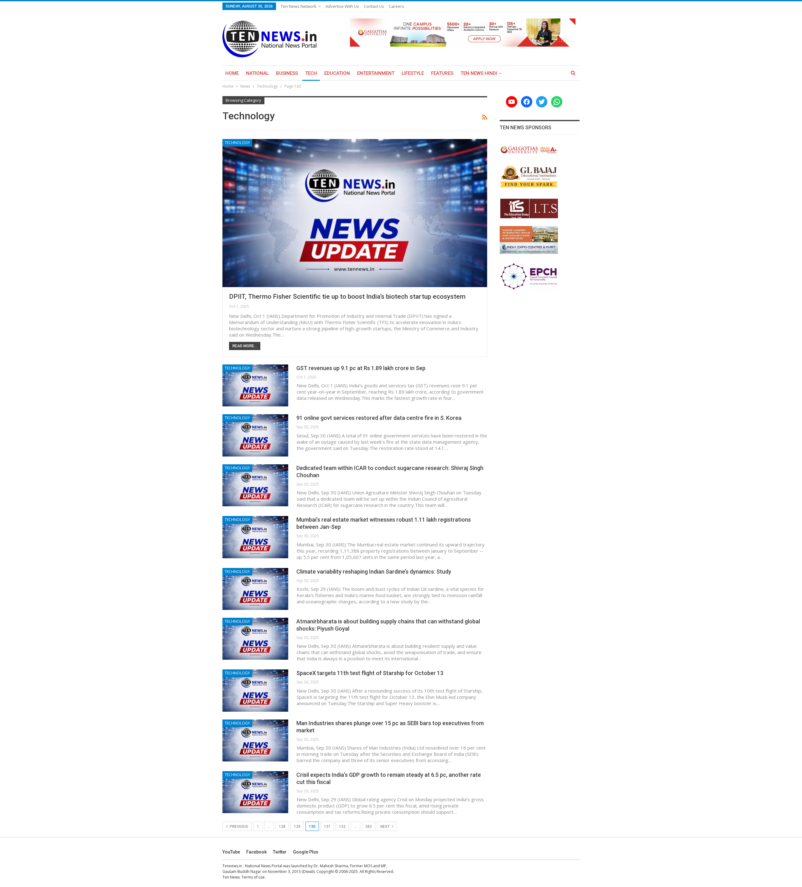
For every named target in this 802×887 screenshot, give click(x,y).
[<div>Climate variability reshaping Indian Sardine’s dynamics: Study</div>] (255, 589)
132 (342, 826)
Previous (238, 826)
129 (297, 826)
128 (282, 826)
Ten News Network (298, 6)
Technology (237, 142)
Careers (396, 6)
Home (232, 73)
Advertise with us (342, 6)
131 (327, 826)
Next (385, 826)
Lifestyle (413, 73)
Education (337, 73)
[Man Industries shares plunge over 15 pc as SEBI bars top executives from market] (255, 740)
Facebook (256, 851)
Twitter (280, 851)
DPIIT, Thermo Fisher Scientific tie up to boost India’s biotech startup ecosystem (347, 296)
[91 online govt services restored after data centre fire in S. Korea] (255, 435)
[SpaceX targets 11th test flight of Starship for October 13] (255, 690)
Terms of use (253, 877)
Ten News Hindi (479, 73)
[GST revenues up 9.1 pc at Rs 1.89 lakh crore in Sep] (255, 385)
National (257, 73)
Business (287, 73)
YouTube (231, 851)
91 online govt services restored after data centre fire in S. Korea (378, 418)
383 (368, 826)
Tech (311, 73)
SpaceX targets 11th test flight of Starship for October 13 (369, 673)
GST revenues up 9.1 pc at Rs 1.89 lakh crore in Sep (360, 368)
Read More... (244, 346)
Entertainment (375, 73)
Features (442, 73)
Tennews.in (232, 866)
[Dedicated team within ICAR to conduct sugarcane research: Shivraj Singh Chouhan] (255, 485)
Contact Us (374, 6)
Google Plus (305, 851)
